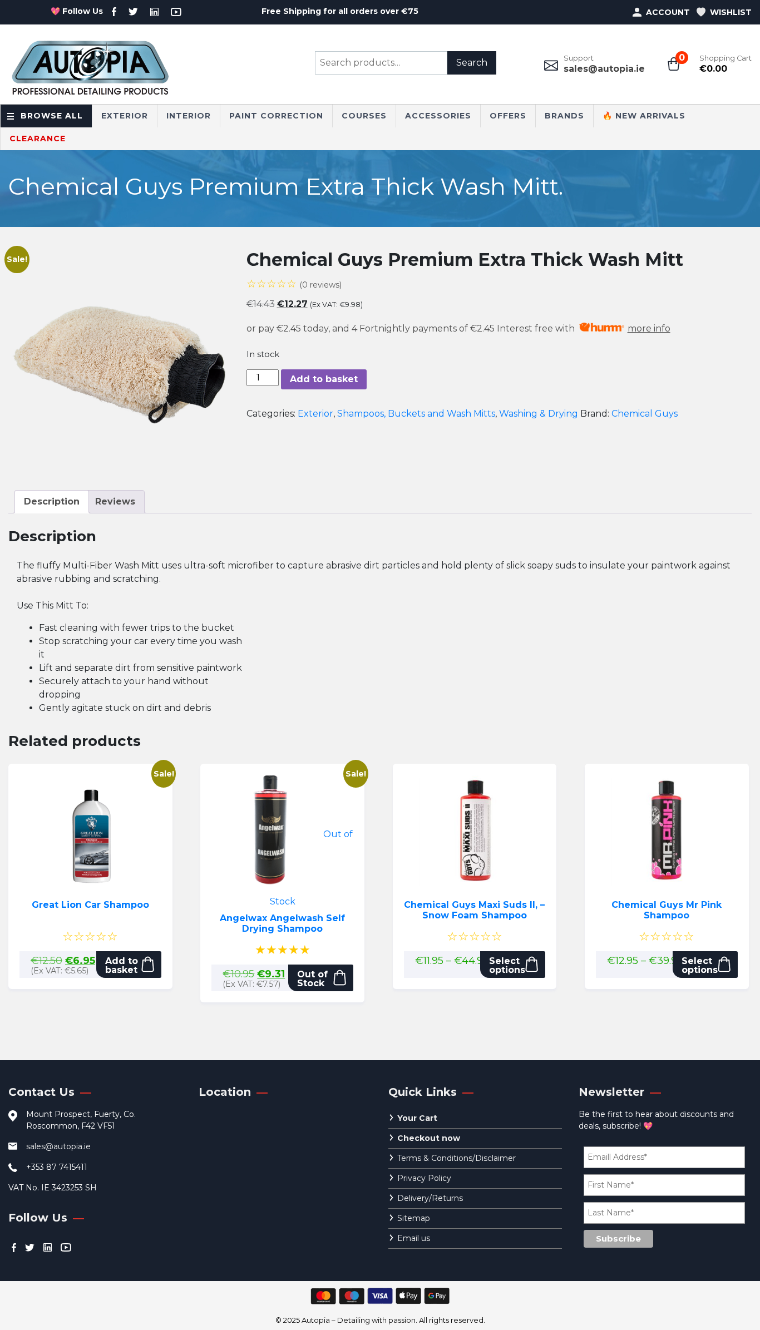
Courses (364, 116)
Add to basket (324, 379)
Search (471, 62)
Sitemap (413, 1218)
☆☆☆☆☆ (294, 283)
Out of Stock (312, 978)
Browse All (52, 116)
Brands (564, 116)
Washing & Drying (538, 413)
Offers (508, 116)
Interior (188, 116)
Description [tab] (52, 501)
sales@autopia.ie (604, 68)
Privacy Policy (424, 1178)
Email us (413, 1238)
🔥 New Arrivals (644, 116)
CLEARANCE (37, 139)
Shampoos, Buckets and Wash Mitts (416, 413)
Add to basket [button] (121, 965)
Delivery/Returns (430, 1198)
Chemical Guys (644, 413)
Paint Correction (276, 116)
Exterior (124, 116)
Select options (507, 965)
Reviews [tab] (115, 501)
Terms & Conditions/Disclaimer (456, 1158)
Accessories (438, 116)
